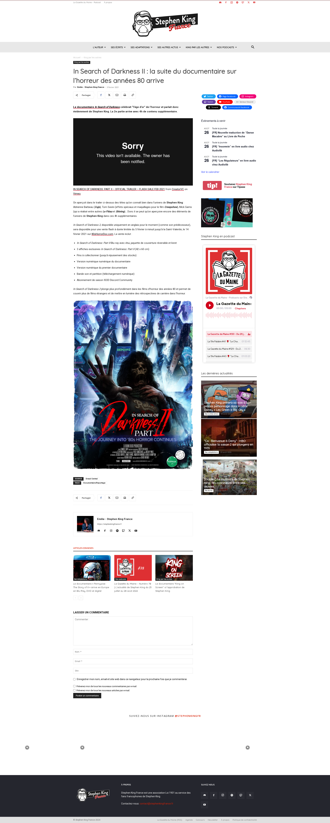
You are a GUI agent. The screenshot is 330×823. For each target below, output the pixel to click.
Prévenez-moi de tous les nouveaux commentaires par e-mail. (106, 686)
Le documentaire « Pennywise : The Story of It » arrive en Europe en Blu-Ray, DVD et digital (91, 587)
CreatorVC (178, 189)
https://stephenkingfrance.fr (109, 524)
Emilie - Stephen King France (90, 87)
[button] (253, 47)
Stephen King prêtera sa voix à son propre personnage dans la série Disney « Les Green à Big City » (227, 406)
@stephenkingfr (188, 716)
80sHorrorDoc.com (102, 234)
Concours (200, 820)
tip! (212, 185)
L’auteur (98, 47)
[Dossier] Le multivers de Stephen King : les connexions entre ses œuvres (226, 482)
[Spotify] (237, 2)
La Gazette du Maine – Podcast (87, 2)
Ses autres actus (167, 47)
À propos (108, 2)
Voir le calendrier (210, 172)
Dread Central (92, 479)
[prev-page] (75, 598)
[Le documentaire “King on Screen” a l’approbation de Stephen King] (174, 568)
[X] (248, 2)
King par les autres (197, 47)
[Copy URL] (132, 95)
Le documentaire (96, 107)
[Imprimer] (124, 95)
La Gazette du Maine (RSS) (169, 820)
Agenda (189, 820)
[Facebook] (225, 2)
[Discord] (220, 2)
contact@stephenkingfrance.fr (156, 803)
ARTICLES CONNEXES (83, 548)
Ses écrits (117, 47)
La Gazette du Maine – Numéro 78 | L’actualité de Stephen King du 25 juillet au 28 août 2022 (133, 587)
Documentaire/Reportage (94, 483)
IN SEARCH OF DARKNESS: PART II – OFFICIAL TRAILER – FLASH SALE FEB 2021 (119, 189)
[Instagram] (231, 2)
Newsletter (213, 820)
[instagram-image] (27, 747)
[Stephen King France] (165, 23)
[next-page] (81, 598)
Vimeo (77, 193)
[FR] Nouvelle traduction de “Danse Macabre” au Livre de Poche (233, 134)
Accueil (76, 57)
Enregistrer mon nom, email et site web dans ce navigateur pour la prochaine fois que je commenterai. (132, 679)
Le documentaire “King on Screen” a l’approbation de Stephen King (169, 587)
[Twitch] (242, 2)
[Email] (116, 95)
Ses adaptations (140, 47)
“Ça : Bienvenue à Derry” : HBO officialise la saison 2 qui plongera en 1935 (228, 444)
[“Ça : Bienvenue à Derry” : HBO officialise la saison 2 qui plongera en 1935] (229, 438)
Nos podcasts (225, 47)
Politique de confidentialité (245, 820)
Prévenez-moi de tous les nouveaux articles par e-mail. (103, 690)
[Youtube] (254, 2)
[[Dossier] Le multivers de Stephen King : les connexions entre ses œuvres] (229, 476)
